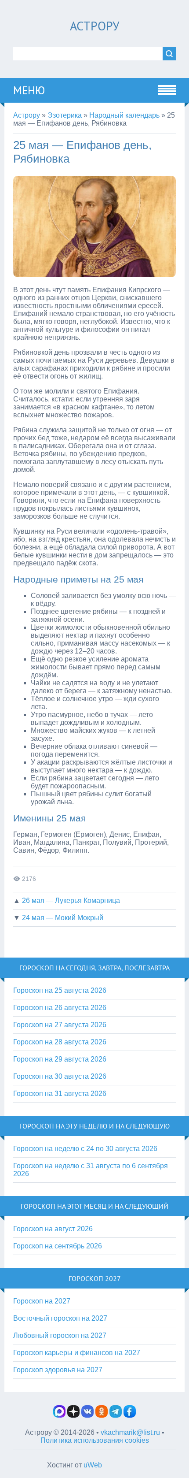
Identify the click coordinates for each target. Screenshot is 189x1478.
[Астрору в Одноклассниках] (101, 1415)
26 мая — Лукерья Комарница (71, 900)
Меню (29, 90)
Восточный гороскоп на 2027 (60, 1318)
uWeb (93, 1465)
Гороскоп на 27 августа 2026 (59, 1025)
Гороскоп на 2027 (41, 1301)
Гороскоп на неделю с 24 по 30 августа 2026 (85, 1148)
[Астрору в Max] (59, 1415)
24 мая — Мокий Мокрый (62, 917)
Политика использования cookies (94, 1440)
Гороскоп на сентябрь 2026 (57, 1246)
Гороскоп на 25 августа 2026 (59, 990)
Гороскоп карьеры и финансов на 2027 (76, 1352)
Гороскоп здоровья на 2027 (57, 1370)
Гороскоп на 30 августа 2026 (59, 1076)
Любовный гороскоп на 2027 (59, 1335)
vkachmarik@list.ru (130, 1432)
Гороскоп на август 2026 (53, 1229)
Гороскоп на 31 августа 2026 (59, 1093)
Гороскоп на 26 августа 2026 (59, 1007)
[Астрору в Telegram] (115, 1415)
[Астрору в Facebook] (130, 1415)
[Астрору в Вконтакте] (87, 1415)
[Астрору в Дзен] (73, 1415)
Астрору (94, 26)
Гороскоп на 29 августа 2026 (59, 1059)
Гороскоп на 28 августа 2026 (59, 1042)
